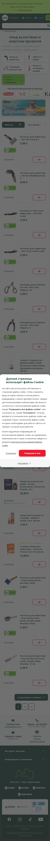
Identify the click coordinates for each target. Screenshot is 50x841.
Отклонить (11, 453)
